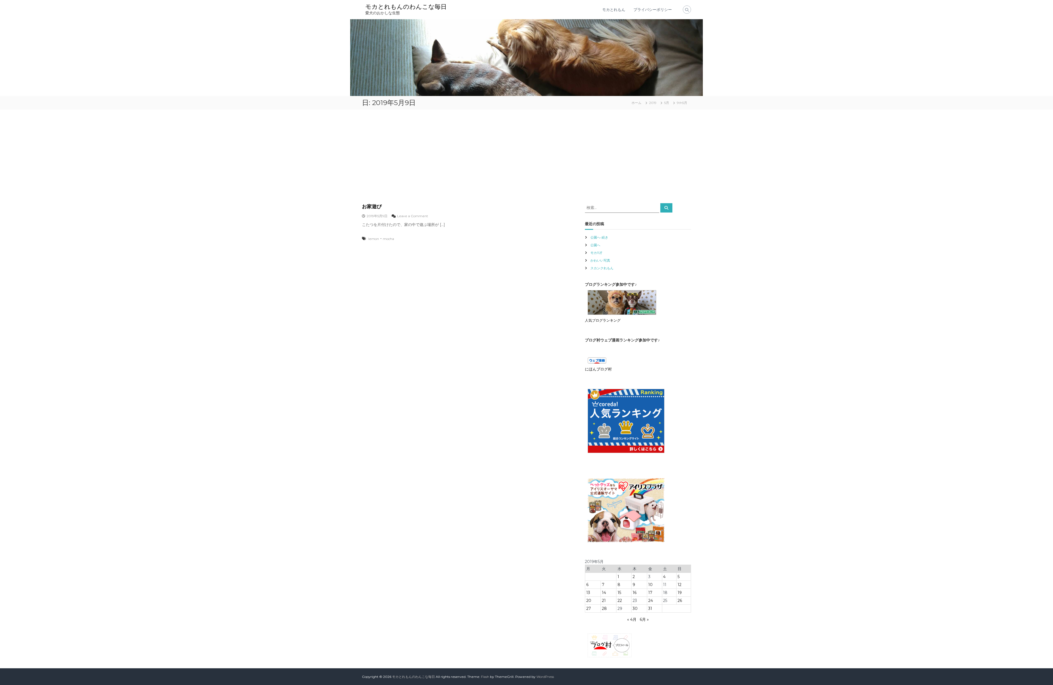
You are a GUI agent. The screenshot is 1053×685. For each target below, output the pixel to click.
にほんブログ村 (598, 369)
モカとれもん (613, 9)
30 (635, 608)
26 (680, 600)
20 (588, 600)
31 (650, 608)
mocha (388, 239)
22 (620, 600)
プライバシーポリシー (652, 9)
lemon (373, 239)
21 (604, 600)
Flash (485, 677)
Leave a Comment (412, 216)
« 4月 (631, 619)
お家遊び (372, 206)
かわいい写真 (600, 260)
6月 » (644, 619)
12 (679, 584)
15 (619, 592)
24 (650, 600)
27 (588, 608)
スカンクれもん (601, 268)
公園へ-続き (599, 237)
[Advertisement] (526, 156)
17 (650, 592)
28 (604, 608)
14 (604, 592)
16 (634, 592)
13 (588, 592)
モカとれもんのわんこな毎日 (406, 6)
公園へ (595, 245)
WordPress (545, 677)
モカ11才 (596, 253)
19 (680, 592)
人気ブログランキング (603, 320)
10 (650, 584)
